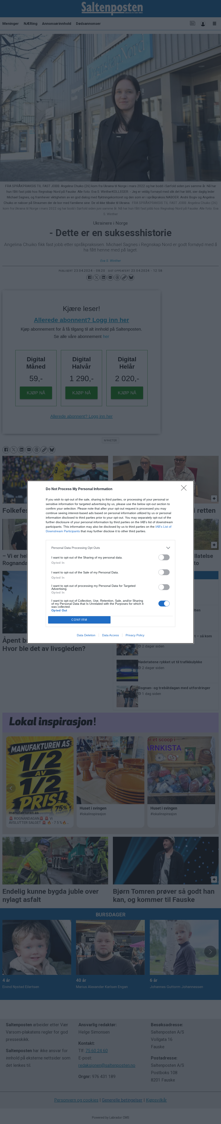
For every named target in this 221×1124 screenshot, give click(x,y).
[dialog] (110, 562)
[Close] (185, 489)
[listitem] (110, 548)
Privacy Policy (135, 635)
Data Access (110, 635)
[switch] (164, 557)
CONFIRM (79, 619)
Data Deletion (86, 635)
